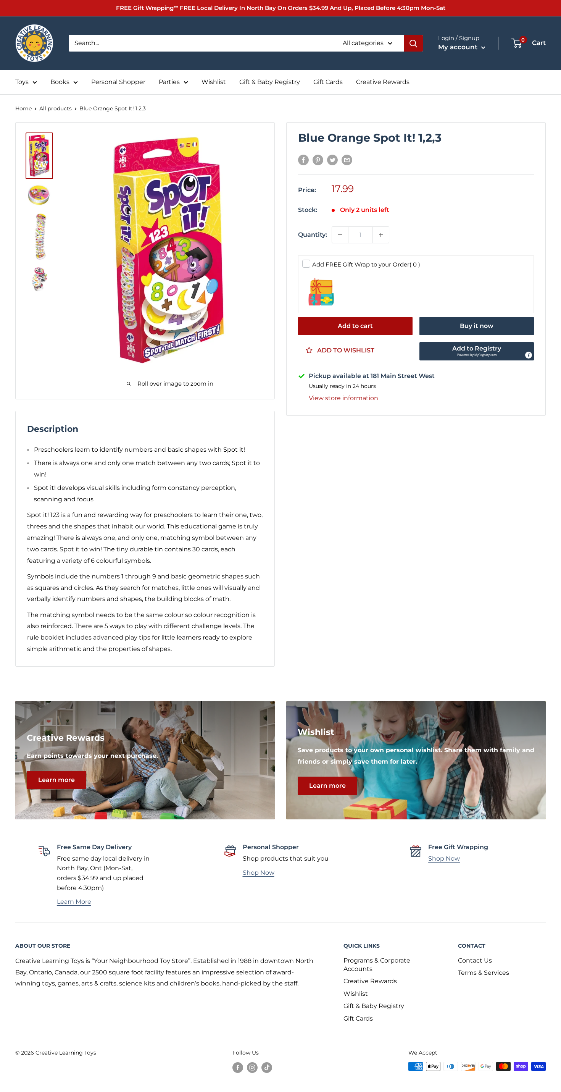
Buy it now (476, 326)
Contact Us (475, 960)
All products (55, 108)
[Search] (413, 43)
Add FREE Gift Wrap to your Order (366, 264)
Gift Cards (328, 82)
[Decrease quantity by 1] (340, 235)
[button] (476, 351)
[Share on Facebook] (303, 160)
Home (23, 108)
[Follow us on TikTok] (266, 1067)
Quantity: (312, 234)
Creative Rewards (382, 82)
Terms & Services (483, 972)
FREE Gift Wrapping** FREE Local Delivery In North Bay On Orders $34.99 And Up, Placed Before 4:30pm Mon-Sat (280, 7)
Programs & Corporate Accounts (376, 964)
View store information (343, 398)
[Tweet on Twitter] (332, 160)
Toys (22, 82)
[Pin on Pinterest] (318, 160)
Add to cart (355, 326)
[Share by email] (347, 160)
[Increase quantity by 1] (381, 235)
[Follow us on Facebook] (237, 1067)
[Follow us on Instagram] (252, 1067)
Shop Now (258, 872)
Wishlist (214, 82)
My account (458, 47)
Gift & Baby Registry (269, 82)
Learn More (74, 901)
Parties (169, 82)
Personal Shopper (118, 82)
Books (59, 82)
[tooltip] (528, 355)
